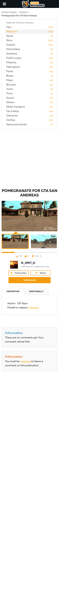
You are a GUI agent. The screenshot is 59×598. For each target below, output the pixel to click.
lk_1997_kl (28, 263)
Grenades (34, 308)
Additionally (36, 292)
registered (25, 361)
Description (13, 292)
